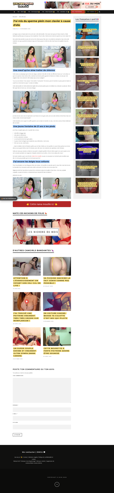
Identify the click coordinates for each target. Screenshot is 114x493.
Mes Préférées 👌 (78, 11)
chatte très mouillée (37, 156)
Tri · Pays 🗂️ (21, 11)
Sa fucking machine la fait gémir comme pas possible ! (57, 280)
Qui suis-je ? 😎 (18, 457)
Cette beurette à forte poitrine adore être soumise (56, 350)
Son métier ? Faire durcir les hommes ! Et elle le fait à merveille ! (87, 150)
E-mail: (15, 413)
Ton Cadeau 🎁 (92, 11)
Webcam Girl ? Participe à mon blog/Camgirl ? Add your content (29, 461)
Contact (25, 457)
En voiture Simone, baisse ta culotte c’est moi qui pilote (55, 315)
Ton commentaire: (18, 375)
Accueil (15, 16)
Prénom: (15, 405)
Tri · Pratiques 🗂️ (48, 11)
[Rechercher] (99, 12)
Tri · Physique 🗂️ (34, 11)
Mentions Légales (33, 457)
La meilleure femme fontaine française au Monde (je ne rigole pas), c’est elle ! (87, 99)
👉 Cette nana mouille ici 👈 (42, 204)
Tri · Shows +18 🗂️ (63, 11)
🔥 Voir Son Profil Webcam (8, 198)
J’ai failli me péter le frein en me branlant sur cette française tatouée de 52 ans (87, 184)
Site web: (15, 422)
